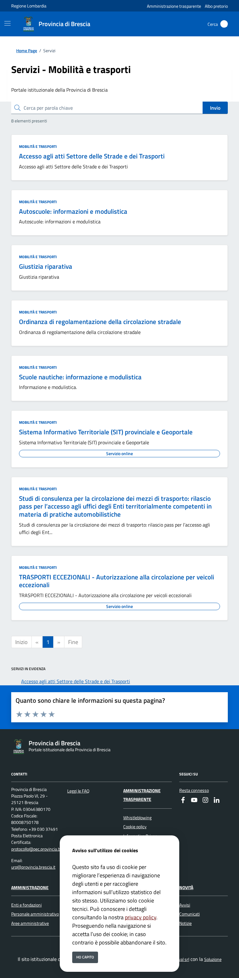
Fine (73, 642)
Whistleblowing (137, 817)
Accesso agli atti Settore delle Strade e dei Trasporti (92, 156)
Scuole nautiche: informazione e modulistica (80, 377)
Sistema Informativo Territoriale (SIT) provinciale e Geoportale (106, 432)
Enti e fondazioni (26, 905)
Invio (215, 108)
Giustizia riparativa (45, 266)
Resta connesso (194, 790)
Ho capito (85, 957)
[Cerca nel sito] (224, 24)
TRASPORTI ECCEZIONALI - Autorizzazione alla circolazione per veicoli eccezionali (116, 581)
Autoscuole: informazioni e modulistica (73, 211)
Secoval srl (179, 959)
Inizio (21, 642)
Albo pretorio (216, 6)
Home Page (26, 51)
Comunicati (189, 914)
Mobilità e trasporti (38, 146)
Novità (186, 887)
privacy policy (140, 917)
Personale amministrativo (35, 914)
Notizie (185, 923)
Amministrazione (30, 887)
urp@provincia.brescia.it (33, 867)
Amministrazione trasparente (174, 6)
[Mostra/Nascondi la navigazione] (7, 23)
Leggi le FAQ (78, 791)
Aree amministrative (30, 923)
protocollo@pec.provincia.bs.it (38, 849)
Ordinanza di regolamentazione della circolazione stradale (100, 322)
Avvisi (184, 905)
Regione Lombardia (28, 5)
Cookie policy (135, 826)
